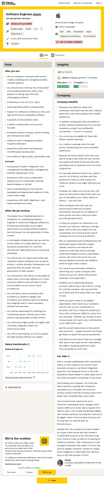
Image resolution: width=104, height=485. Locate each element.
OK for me (47, 472)
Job (46, 55)
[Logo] (8, 3)
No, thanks (11, 472)
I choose (29, 472)
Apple (37, 14)
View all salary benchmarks (18, 377)
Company (59, 55)
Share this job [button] (14, 387)
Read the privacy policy (13, 464)
